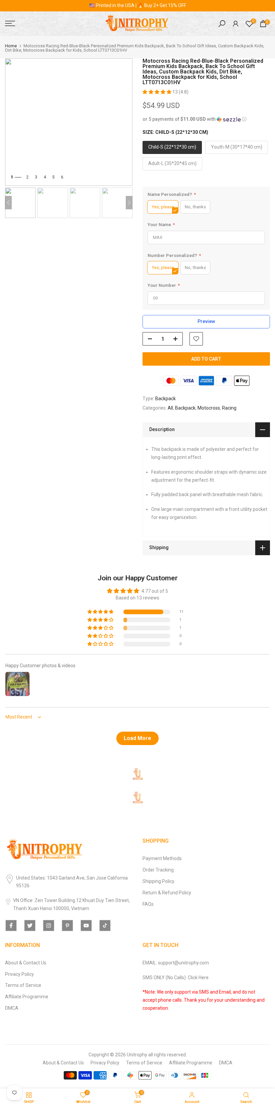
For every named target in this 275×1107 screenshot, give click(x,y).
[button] (157, 92)
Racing (229, 408)
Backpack (165, 398)
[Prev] (8, 202)
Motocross (209, 408)
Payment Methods (162, 858)
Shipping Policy (158, 881)
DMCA (11, 1008)
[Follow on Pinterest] (67, 925)
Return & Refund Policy (167, 892)
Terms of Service (23, 985)
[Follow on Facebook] (11, 925)
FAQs (148, 904)
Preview (206, 321)
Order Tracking (158, 870)
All (170, 408)
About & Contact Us (25, 962)
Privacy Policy (19, 974)
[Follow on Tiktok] (105, 925)
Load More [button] (137, 738)
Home (11, 45)
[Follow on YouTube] (86, 925)
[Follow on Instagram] (49, 925)
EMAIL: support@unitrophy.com (176, 962)
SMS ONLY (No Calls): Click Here (176, 977)
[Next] (129, 202)
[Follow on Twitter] (30, 925)
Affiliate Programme (26, 996)
